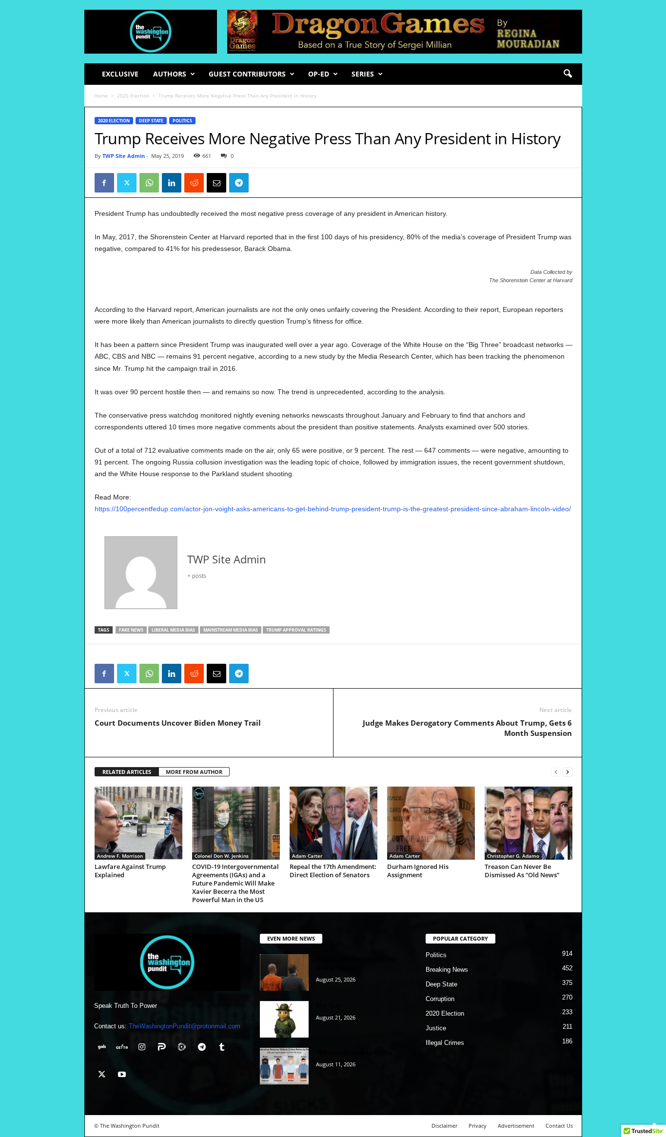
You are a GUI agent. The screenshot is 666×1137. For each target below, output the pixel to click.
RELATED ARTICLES (126, 771)
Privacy (478, 1125)
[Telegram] (239, 183)
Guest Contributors (247, 73)
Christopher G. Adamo (513, 855)
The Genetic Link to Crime (354, 1052)
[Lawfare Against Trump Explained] (138, 823)
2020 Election (133, 95)
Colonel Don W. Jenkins (222, 855)
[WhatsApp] (149, 183)
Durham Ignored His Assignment (418, 870)
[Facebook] (104, 183)
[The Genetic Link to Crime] (284, 1066)
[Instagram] (144, 1048)
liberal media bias (173, 630)
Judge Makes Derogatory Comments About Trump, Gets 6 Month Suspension (467, 728)
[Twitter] (127, 183)
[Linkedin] (171, 183)
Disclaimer (444, 1125)
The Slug (328, 1005)
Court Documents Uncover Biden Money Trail (178, 723)
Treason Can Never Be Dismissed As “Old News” (522, 870)
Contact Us (559, 1125)
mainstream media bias (230, 630)
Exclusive (120, 73)
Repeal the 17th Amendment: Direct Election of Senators (333, 870)
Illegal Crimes (445, 1042)
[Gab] (104, 1048)
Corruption (440, 998)
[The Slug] (284, 1019)
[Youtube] (123, 1075)
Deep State (151, 120)
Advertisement (516, 1125)
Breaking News (447, 969)
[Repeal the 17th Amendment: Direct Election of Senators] (333, 823)
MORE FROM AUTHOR (194, 771)
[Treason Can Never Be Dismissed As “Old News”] (528, 823)
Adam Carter (307, 855)
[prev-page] (556, 772)
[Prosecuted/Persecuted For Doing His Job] (284, 972)
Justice (436, 1028)
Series (363, 73)
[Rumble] (184, 1048)
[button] (567, 74)
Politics (182, 120)
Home (101, 95)
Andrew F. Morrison (120, 855)
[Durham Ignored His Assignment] (431, 823)
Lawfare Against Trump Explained (130, 870)
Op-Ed (318, 73)
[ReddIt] (194, 183)
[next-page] (567, 772)
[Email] (216, 183)
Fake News (131, 630)
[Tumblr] (223, 1048)
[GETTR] (124, 1048)
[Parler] (164, 1048)
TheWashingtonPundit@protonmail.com (184, 1026)
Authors (169, 73)
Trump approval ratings (296, 630)
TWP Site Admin (123, 155)
